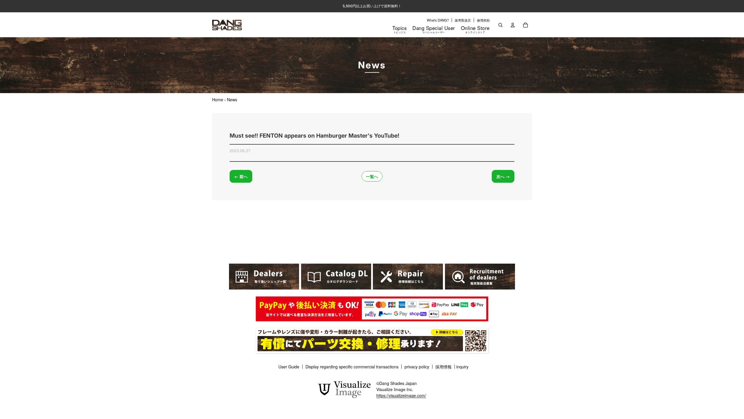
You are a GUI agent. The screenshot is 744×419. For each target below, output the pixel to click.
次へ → (503, 176)
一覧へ (372, 176)
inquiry (462, 367)
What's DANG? (438, 20)
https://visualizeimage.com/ (401, 395)
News (232, 99)
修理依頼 (483, 20)
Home (217, 99)
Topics (399, 29)
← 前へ (241, 176)
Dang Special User (433, 29)
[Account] (512, 25)
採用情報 (443, 367)
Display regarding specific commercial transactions (351, 367)
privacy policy (417, 367)
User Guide (288, 367)
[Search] (500, 25)
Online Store (475, 29)
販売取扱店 (463, 20)
